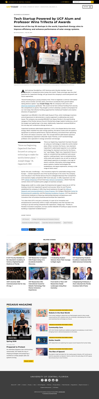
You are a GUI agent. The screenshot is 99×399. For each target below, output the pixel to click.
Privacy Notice (56, 384)
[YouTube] (53, 380)
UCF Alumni (25, 219)
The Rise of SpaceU (57, 352)
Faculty (30, 384)
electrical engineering (28, 106)
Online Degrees (41, 384)
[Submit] (92, 2)
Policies (49, 384)
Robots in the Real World (59, 313)
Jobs (34, 384)
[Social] (49, 380)
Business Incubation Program (54, 193)
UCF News (55, 387)
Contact (24, 384)
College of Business (30, 180)
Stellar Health (54, 340)
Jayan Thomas (68, 222)
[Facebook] (42, 380)
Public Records (65, 384)
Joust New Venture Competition (51, 222)
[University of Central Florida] (17, 2)
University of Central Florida (49, 377)
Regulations (74, 384)
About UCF (13, 384)
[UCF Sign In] (65, 2)
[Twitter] (46, 380)
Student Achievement (46, 387)
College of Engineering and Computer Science (45, 219)
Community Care (56, 327)
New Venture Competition (54, 180)
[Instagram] (56, 380)
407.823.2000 (62, 391)
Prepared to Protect (16, 347)
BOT (19, 384)
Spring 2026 (11, 341)
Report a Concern (83, 384)
